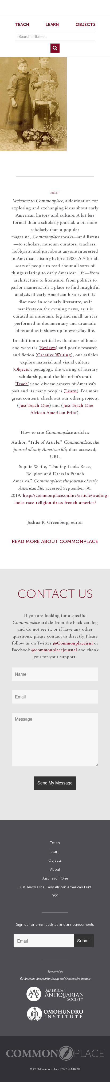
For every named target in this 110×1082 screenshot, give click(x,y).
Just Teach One (34, 405)
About (55, 870)
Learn (52, 24)
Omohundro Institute (77, 979)
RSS (55, 896)
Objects (86, 24)
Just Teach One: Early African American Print (55, 887)
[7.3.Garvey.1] (55, 99)
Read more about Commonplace (55, 541)
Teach (22, 24)
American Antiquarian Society (41, 979)
